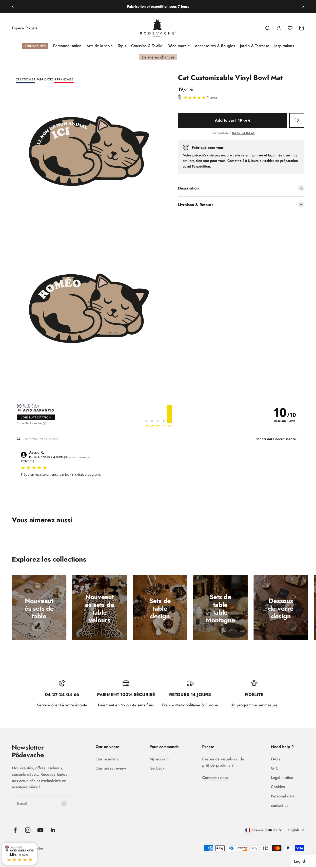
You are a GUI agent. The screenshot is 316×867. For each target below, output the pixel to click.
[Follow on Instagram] (27, 830)
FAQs (275, 759)
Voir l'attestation (36, 417)
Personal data (282, 796)
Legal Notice (282, 777)
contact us (279, 805)
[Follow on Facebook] (15, 830)
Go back (157, 768)
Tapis (122, 46)
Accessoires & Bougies (215, 46)
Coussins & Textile (146, 46)
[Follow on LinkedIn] (53, 830)
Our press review (111, 768)
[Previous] (13, 6)
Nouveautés (35, 46)
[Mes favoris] (296, 120)
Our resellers (107, 759)
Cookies (278, 787)
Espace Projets (24, 28)
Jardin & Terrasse (254, 46)
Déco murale (178, 46)
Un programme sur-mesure (254, 705)
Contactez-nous (215, 777)
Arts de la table (99, 46)
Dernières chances (158, 57)
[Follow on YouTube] (40, 830)
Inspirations (284, 46)
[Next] (303, 6)
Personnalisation (67, 46)
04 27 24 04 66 (243, 133)
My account (160, 759)
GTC (274, 768)
